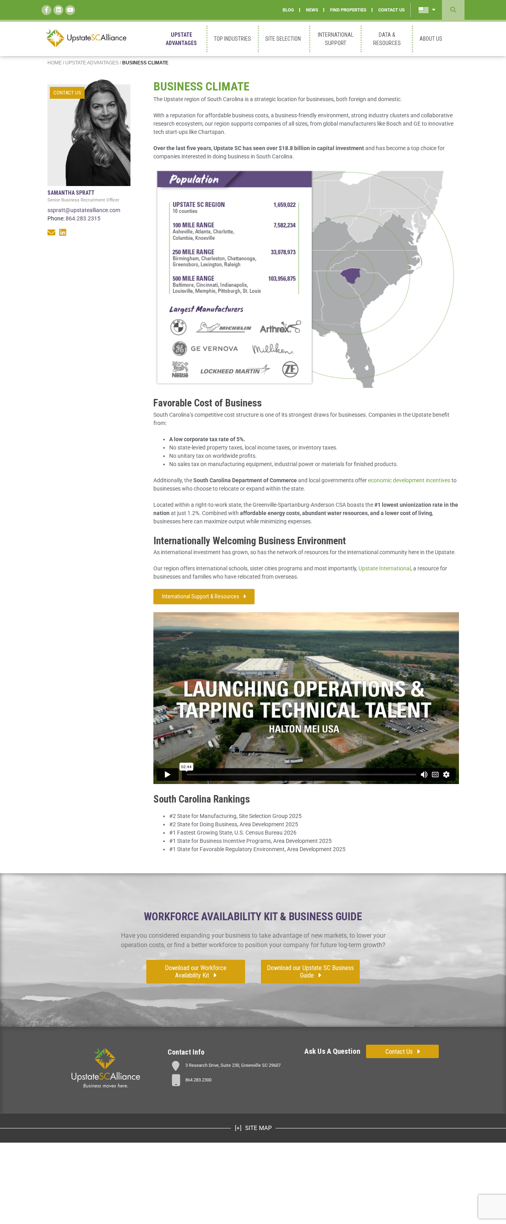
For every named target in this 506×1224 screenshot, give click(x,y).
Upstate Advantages (92, 63)
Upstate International (385, 568)
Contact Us (67, 93)
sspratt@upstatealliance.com (83, 210)
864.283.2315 (83, 218)
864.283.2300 (198, 1080)
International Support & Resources (200, 596)
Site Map (258, 1128)
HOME (54, 63)
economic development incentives (409, 480)
